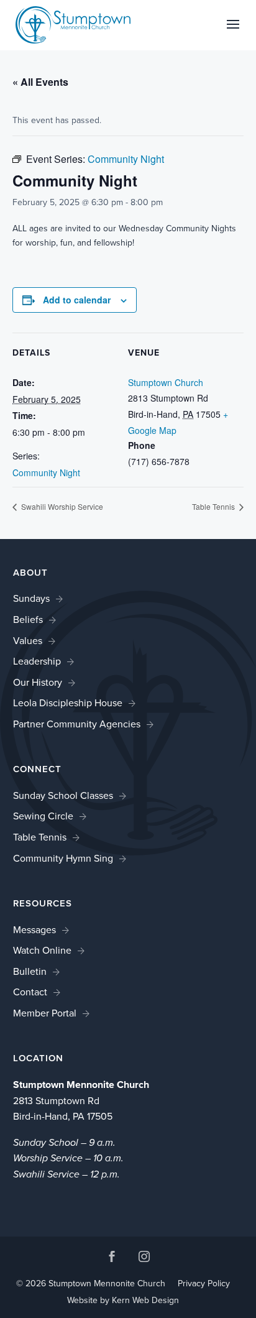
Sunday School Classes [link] (63, 795)
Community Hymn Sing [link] (63, 858)
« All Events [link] (40, 82)
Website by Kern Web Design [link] (123, 1300)
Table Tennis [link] (214, 506)
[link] (73, 23)
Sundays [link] (31, 598)
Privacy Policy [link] (204, 1283)
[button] (233, 32)
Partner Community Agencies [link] (76, 724)
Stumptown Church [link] (165, 382)
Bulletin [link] (30, 971)
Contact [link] (30, 992)
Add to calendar (77, 299)
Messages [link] (34, 930)
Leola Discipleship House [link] (67, 703)
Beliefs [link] (28, 619)
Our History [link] (37, 682)
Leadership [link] (37, 661)
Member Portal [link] (44, 1013)
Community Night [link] (46, 472)
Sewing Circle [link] (43, 816)
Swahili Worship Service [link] (61, 506)
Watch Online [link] (42, 950)
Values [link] (27, 641)
